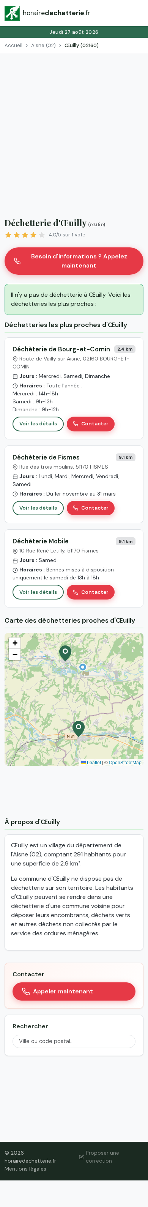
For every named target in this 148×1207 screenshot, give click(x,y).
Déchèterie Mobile (41, 541)
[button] (82, 667)
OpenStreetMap (125, 762)
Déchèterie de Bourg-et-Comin (61, 349)
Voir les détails (38, 423)
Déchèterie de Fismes (46, 457)
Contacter (95, 423)
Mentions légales (25, 1168)
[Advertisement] (74, 131)
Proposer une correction (102, 1156)
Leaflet (93, 762)
